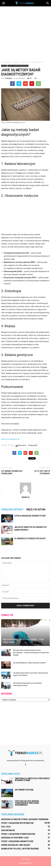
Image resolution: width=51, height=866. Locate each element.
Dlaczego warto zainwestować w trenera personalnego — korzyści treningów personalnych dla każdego (31, 652)
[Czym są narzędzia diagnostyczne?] (7, 518)
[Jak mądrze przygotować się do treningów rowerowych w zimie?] (6, 685)
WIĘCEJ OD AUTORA (35, 509)
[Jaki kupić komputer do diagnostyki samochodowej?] (7, 530)
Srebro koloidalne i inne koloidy (15, 845)
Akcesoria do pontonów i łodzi (15, 838)
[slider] (8, 445)
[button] (47, 3)
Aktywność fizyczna (24, 790)
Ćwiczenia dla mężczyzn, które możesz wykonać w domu (32, 779)
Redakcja (8, 78)
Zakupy (4, 66)
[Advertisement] (25, 33)
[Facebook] (25, 764)
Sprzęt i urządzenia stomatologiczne (18, 834)
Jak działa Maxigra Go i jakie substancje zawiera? (29, 663)
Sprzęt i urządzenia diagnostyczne (18, 66)
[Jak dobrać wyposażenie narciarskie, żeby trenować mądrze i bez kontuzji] (6, 675)
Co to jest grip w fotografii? (42, 472)
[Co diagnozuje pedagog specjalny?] (7, 541)
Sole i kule (6, 827)
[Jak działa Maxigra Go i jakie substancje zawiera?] (6, 665)
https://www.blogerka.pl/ (10, 439)
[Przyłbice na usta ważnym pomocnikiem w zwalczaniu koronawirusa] (7, 804)
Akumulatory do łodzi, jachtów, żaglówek (20, 849)
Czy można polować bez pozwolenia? (11, 472)
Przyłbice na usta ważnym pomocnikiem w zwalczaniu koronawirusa (27, 803)
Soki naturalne (8, 830)
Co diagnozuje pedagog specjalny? (30, 538)
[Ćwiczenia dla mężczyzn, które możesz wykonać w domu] (7, 781)
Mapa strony (25, 859)
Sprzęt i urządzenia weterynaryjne (17, 823)
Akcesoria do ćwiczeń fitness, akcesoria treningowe (24, 819)
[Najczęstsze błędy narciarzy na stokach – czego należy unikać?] (25, 632)
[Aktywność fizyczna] (7, 793)
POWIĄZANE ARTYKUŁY (12, 509)
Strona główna (6, 62)
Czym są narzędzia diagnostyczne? (30, 516)
